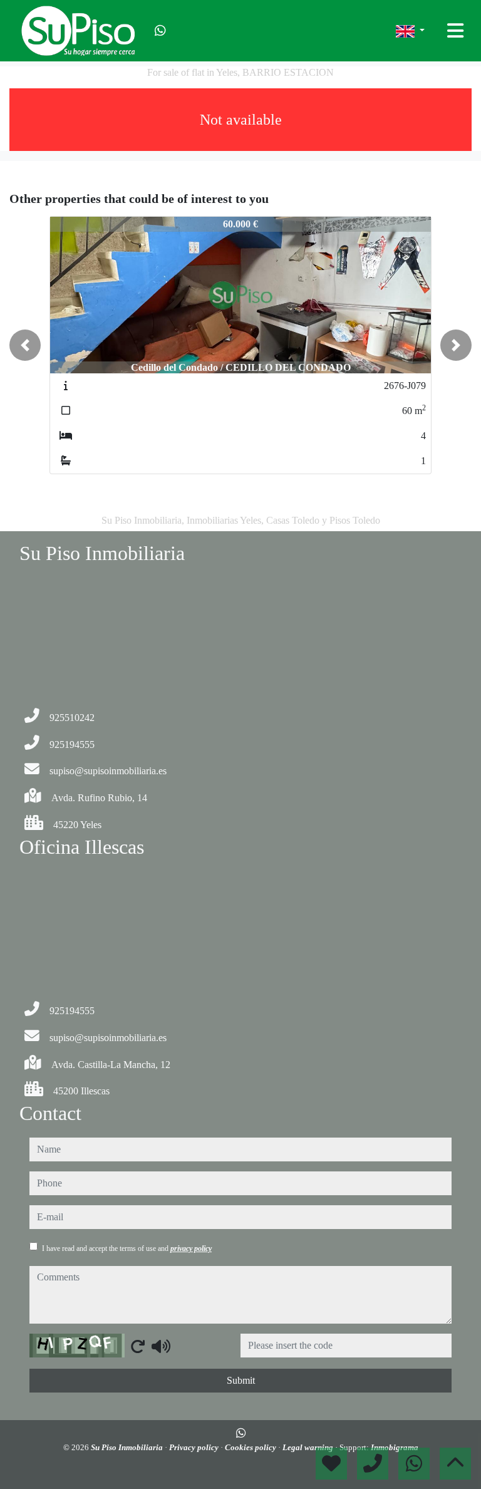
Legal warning (308, 1447)
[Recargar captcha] (138, 1346)
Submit (241, 1380)
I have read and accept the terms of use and (127, 1248)
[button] (25, 345)
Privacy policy (194, 1447)
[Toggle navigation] (455, 31)
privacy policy (191, 1248)
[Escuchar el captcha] (161, 1346)
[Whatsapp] (160, 31)
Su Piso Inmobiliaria (128, 1447)
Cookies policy (251, 1447)
